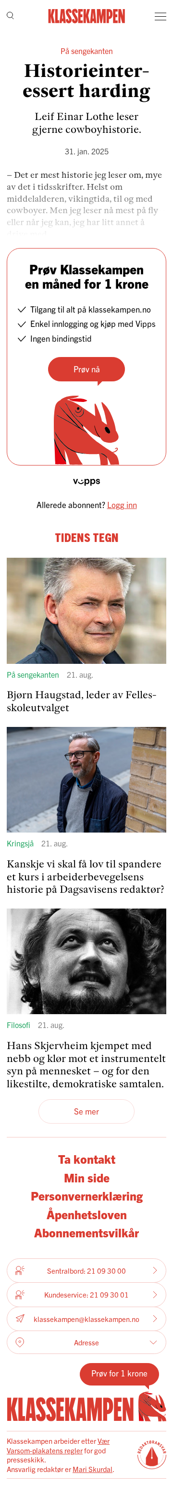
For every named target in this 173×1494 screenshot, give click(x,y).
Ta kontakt (86, 1158)
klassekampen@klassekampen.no (86, 1318)
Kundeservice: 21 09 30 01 (86, 1294)
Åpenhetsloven (87, 1214)
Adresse (86, 1342)
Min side (87, 1177)
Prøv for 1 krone (119, 1373)
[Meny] (160, 16)
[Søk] (10, 16)
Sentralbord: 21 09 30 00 (86, 1270)
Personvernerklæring (87, 1195)
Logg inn (122, 504)
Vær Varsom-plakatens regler (58, 1445)
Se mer (86, 1111)
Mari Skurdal (92, 1468)
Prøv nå (87, 369)
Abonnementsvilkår (86, 1232)
